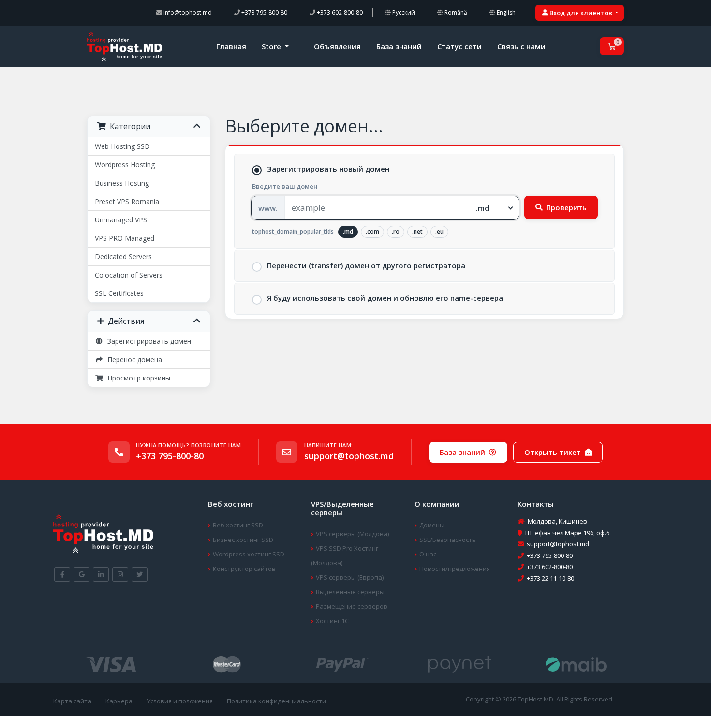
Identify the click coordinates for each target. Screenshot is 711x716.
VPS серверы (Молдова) (352, 533)
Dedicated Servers (123, 256)
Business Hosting (122, 183)
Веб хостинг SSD (238, 525)
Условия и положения (180, 701)
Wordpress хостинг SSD (248, 554)
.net (417, 231)
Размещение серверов (351, 606)
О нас (427, 554)
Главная (231, 46)
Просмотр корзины (137, 377)
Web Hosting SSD (122, 146)
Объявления (337, 46)
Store (272, 46)
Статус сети (459, 46)
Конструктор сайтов (244, 568)
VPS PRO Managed (124, 238)
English (505, 12)
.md (348, 231)
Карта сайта (72, 701)
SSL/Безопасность (447, 539)
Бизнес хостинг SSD (243, 539)
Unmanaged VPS (121, 219)
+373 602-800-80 (339, 12)
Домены (431, 525)
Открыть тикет (552, 452)
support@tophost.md (349, 456)
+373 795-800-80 (263, 12)
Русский (403, 12)
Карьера (119, 701)
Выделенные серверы (350, 591)
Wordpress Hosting (125, 164)
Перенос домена (133, 359)
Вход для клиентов (581, 12)
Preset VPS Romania (127, 201)
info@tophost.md (187, 12)
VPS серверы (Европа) (350, 577)
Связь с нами (521, 46)
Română (455, 12)
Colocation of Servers (129, 274)
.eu (439, 231)
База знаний (399, 46)
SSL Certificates (119, 293)
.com (372, 231)
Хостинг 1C (332, 620)
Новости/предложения (454, 568)
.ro (396, 231)
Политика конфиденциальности (276, 701)
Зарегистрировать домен (147, 341)
